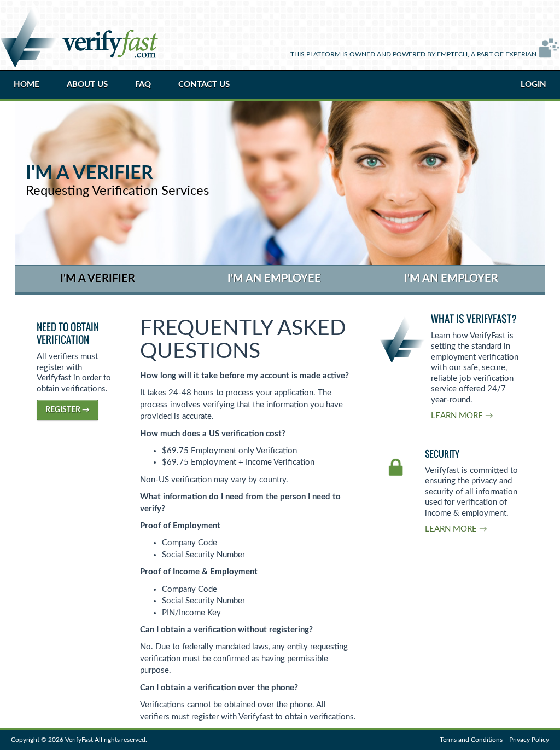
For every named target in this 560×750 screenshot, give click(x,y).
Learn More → (462, 416)
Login (533, 84)
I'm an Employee (274, 278)
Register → (67, 410)
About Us (87, 84)
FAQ (143, 84)
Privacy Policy (529, 739)
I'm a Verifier (97, 278)
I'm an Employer (451, 278)
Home (26, 84)
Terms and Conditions (471, 739)
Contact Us (204, 84)
